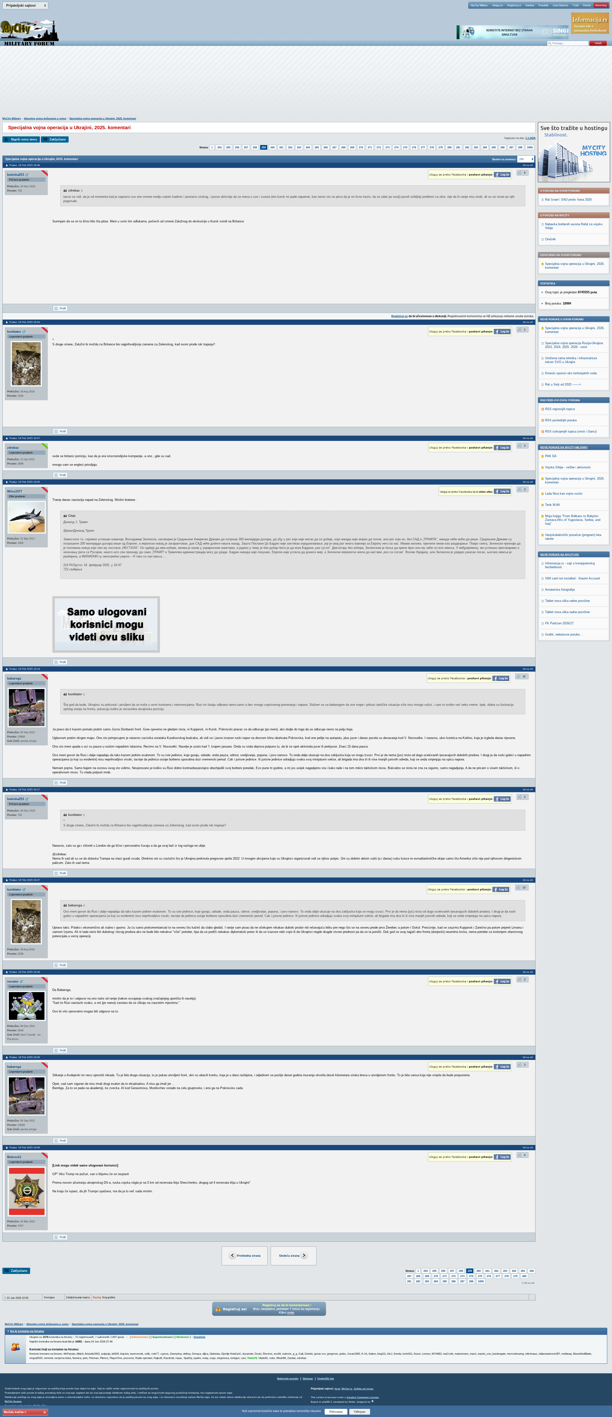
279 (440, 147)
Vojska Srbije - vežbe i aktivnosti (567, 467)
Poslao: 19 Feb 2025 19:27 (24, 880)
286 (502, 147)
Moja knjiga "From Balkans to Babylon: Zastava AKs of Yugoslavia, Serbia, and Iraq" (572, 519)
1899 (530, 147)
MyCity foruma (13, 1401)
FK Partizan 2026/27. (559, 623)
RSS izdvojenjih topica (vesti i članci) (571, 431)
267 (334, 147)
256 (237, 147)
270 (361, 147)
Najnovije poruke (287, 1378)
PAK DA (551, 456)
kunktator (14, 331)
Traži (576, 5)
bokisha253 (15, 174)
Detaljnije (199, 1337)
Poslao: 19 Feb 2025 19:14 (24, 669)
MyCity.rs (347, 1388)
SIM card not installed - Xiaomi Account (572, 578)
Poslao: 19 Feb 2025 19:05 (24, 482)
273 (387, 147)
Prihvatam (336, 1411)
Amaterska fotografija (560, 589)
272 (379, 147)
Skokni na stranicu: (504, 159)
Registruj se (514, 5)
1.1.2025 (530, 138)
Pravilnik (543, 5)
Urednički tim (325, 1378)
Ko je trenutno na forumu (27, 1331)
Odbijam (359, 1411)
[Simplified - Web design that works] (372, 1401)
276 (414, 147)
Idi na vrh (529, 1283)
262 (290, 147)
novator (12, 981)
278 (432, 147)
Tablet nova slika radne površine (567, 601)
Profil (63, 308)
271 (370, 147)
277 (423, 147)
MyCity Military (479, 5)
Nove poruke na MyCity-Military (564, 447)
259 (264, 147)
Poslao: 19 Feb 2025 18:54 (24, 322)
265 (317, 147)
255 (228, 147)
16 (524, 676)
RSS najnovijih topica (560, 409)
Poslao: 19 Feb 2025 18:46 (24, 165)
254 (219, 147)
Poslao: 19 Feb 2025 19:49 (24, 1147)
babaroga (14, 678)
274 (396, 147)
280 (449, 147)
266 (325, 147)
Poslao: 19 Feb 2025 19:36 (24, 972)
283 (476, 147)
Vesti (337, 1388)
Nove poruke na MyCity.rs (559, 554)
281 (458, 147)
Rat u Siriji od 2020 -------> (563, 384)
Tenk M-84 (552, 505)
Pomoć (587, 5)
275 (405, 147)
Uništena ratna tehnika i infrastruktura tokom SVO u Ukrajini (571, 360)
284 (485, 147)
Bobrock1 (14, 1157)
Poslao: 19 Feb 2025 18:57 (24, 438)
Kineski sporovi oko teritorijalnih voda (571, 373)
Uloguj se (497, 5)
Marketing (601, 5)
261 (281, 147)
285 (494, 147)
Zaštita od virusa (363, 1388)
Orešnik (550, 239)
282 (467, 147)
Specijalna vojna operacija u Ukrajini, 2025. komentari (102, 118)
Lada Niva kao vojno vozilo (563, 493)
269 (352, 147)
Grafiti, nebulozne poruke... (564, 634)
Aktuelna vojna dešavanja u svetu (45, 118)
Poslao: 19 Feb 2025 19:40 (24, 1057)
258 (255, 147)
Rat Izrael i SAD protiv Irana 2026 (568, 199)
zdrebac (13, 447)
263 (299, 147)
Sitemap (308, 1378)
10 (524, 887)
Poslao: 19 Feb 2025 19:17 (24, 789)
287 (511, 147)
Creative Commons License (363, 1397)
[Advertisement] (306, 84)
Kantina (529, 5)
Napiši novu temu (24, 139)
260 (272, 147)
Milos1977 (14, 491)
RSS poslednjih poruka (561, 420)
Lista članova (560, 5)
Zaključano (57, 139)
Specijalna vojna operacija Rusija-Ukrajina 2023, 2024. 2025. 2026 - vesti (574, 345)
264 (308, 147)
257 (246, 147)
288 (520, 147)
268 (343, 147)
